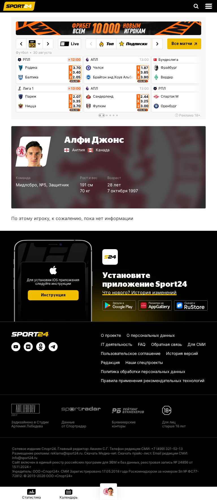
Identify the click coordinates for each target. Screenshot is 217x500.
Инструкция (53, 295)
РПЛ (26, 60)
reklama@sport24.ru (67, 453)
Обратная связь (166, 344)
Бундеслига (168, 60)
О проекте (111, 335)
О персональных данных (151, 335)
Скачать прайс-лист (134, 453)
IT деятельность (116, 344)
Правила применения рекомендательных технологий (152, 380)
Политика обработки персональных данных (143, 371)
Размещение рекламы (30, 453)
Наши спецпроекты (144, 362)
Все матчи (182, 44)
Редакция (110, 362)
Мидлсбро (26, 185)
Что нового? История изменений (139, 292)
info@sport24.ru (24, 458)
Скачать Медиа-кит (100, 453)
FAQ (142, 344)
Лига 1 (28, 88)
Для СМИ (197, 344)
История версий (182, 353)
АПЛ (94, 60)
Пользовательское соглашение (130, 353)
